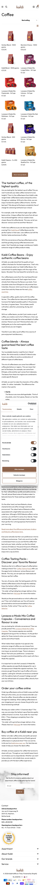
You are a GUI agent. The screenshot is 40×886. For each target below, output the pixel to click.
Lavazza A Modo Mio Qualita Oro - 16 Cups (28, 161)
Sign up (20, 791)
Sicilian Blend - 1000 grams (9, 46)
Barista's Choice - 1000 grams (29, 46)
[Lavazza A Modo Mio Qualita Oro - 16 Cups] (29, 151)
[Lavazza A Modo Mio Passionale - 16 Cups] (10, 82)
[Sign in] (34, 6)
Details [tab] (19, 409)
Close (20, 848)
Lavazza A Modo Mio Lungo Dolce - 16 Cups (28, 69)
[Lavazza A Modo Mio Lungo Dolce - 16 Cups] (29, 59)
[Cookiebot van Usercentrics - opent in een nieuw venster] (27, 404)
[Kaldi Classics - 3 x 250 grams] (10, 151)
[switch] (33, 448)
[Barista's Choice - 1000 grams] (29, 36)
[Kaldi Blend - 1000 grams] (10, 59)
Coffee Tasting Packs (24, 569)
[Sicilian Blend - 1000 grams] (10, 36)
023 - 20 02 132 (7, 822)
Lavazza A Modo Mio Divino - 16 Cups (28, 138)
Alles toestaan (19, 469)
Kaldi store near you (18, 743)
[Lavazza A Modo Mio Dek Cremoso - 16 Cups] (29, 105)
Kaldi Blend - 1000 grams (10, 68)
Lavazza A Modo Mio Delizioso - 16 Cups (9, 115)
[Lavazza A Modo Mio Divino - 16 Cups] (29, 128)
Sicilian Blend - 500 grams (8, 138)
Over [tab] (31, 409)
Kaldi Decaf (15, 230)
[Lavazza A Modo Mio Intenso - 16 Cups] (29, 82)
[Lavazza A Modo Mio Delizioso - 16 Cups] (10, 105)
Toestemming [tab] (7, 409)
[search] (6, 7)
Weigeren (19, 481)
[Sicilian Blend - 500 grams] (10, 128)
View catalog (3, 7)
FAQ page (16, 593)
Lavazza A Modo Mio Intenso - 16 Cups (28, 92)
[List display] (37, 26)
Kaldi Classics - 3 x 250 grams (9, 161)
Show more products (20, 175)
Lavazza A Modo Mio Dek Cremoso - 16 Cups (29, 115)
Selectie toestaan (19, 475)
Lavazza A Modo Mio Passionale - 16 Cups (9, 92)
